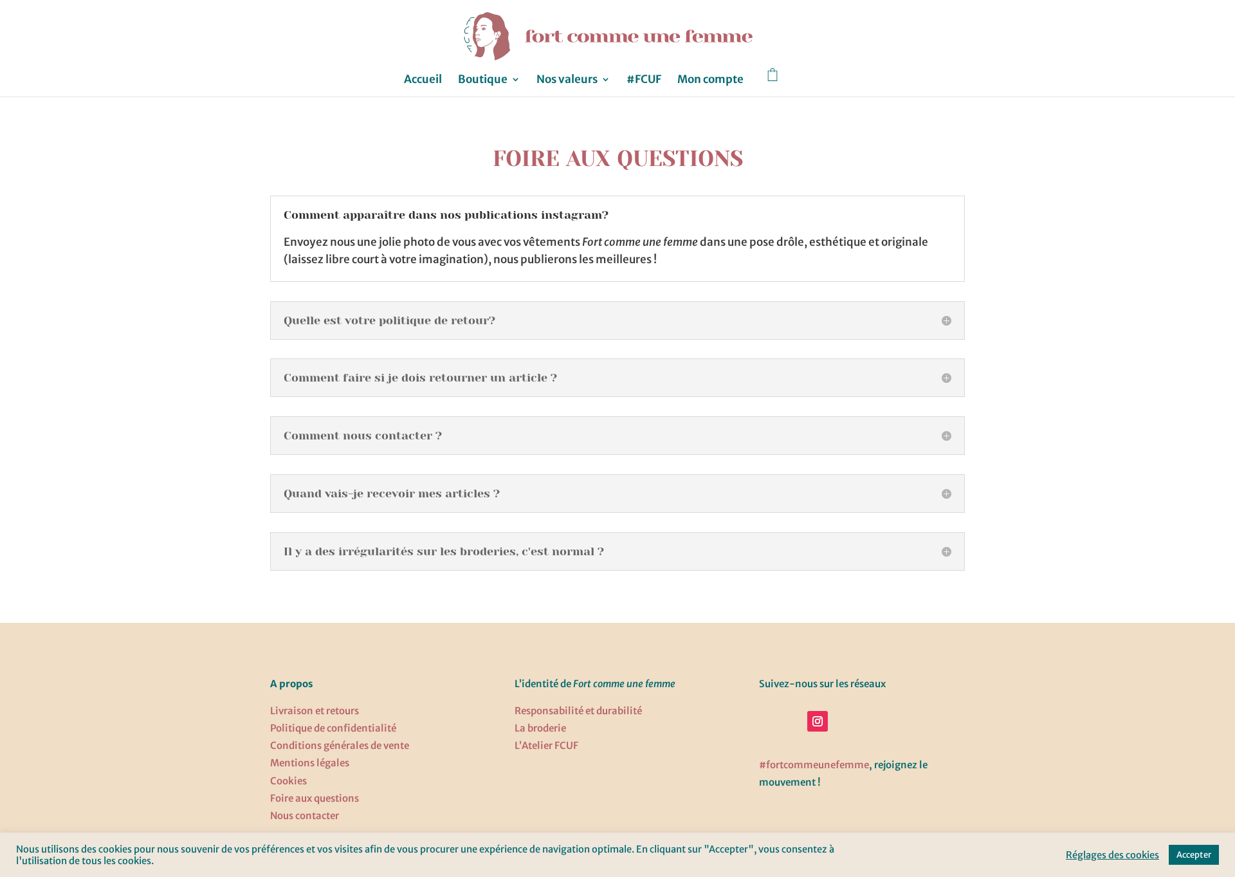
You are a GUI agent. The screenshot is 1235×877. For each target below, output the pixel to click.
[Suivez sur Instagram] (817, 721)
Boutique (483, 80)
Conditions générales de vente (339, 745)
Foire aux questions (314, 798)
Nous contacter (304, 815)
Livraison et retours (314, 711)
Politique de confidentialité (333, 728)
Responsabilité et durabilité (578, 711)
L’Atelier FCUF (546, 745)
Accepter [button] (1193, 854)
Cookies (288, 781)
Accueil (423, 80)
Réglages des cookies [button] (1112, 855)
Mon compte (710, 80)
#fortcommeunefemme (814, 765)
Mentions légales (309, 763)
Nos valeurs (567, 80)
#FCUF (644, 80)
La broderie (540, 728)
